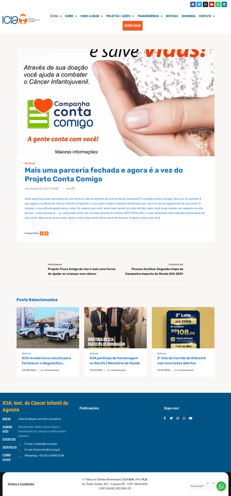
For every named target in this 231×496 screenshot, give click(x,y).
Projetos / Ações (118, 16)
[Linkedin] (224, 4)
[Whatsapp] (218, 4)
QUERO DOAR (132, 25)
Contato (205, 16)
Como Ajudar (89, 16)
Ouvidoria (188, 16)
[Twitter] (199, 4)
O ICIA (54, 16)
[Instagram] (205, 4)
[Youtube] (211, 4)
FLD (144, 479)
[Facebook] (193, 4)
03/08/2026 (29, 370)
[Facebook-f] (164, 418)
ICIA (131, 479)
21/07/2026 (96, 370)
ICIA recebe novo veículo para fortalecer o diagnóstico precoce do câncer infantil (46, 363)
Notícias (172, 16)
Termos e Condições (21, 484)
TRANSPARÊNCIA (148, 16)
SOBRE (69, 16)
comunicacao (51, 370)
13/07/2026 (163, 370)
